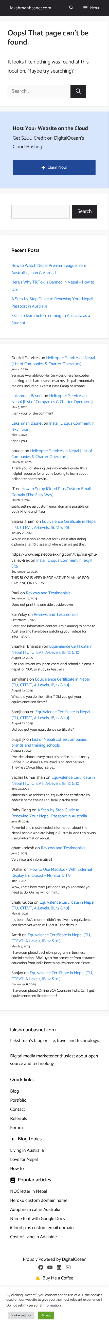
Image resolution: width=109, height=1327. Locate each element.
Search (85, 211)
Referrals (18, 1118)
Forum (16, 1128)
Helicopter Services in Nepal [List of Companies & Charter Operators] (53, 360)
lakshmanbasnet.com (30, 8)
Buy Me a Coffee (58, 1278)
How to (17, 1168)
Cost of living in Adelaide (33, 1237)
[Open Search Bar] (71, 8)
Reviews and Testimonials (48, 593)
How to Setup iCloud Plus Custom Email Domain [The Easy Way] (51, 491)
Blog (14, 1091)
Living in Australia (27, 1150)
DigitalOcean (74, 1259)
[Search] (78, 91)
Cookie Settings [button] (21, 1315)
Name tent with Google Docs (37, 1219)
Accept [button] (46, 1315)
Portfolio (18, 1100)
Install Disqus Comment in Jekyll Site (53, 426)
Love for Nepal (24, 1159)
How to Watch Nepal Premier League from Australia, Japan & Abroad (48, 269)
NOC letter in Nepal (28, 1191)
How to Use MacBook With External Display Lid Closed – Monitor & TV (51, 872)
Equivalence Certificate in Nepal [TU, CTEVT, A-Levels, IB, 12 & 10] (54, 524)
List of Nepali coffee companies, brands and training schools (49, 742)
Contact (17, 1109)
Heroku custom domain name (38, 1200)
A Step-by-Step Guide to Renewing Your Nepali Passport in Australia (49, 813)
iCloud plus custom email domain (42, 1228)
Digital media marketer (32, 1056)
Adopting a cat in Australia (35, 1209)
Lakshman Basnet (27, 395)
